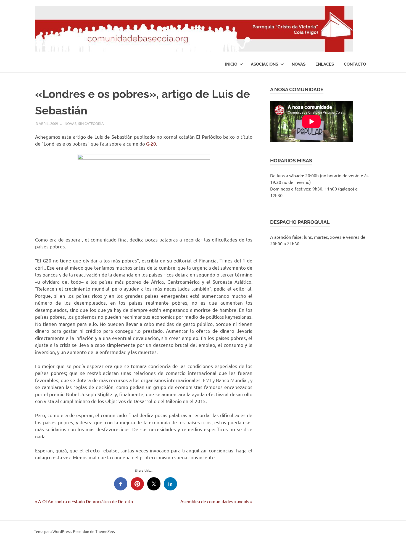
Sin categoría (91, 123)
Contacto (355, 64)
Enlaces (324, 64)
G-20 (151, 143)
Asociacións (264, 64)
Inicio (231, 64)
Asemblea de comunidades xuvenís (214, 501)
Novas (298, 64)
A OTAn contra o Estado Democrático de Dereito (85, 501)
